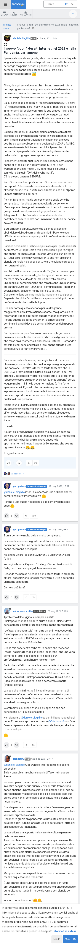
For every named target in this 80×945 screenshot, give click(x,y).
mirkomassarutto (23, 611)
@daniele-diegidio (14, 492)
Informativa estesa (64, 931)
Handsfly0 (18, 759)
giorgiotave (19, 486)
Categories (25, 15)
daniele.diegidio (21, 38)
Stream (4, 15)
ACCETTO (70, 939)
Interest (14, 15)
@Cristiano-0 (56, 721)
